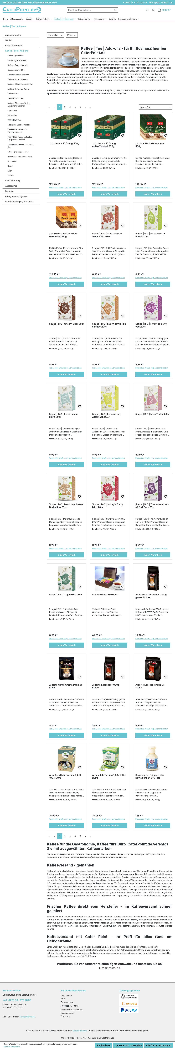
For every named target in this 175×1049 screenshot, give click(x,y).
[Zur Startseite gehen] (22, 9)
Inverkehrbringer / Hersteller (19, 201)
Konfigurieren (104, 1045)
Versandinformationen (71, 1009)
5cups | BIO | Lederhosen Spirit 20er (63, 415)
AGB (63, 998)
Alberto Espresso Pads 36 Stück (150, 686)
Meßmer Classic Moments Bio (20, 84)
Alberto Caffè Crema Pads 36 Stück (66, 686)
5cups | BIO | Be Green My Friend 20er (150, 235)
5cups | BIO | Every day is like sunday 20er (109, 325)
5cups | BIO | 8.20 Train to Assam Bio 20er (107, 235)
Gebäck (9, 40)
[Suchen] (115, 10)
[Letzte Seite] (90, 107)
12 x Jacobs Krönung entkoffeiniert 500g (104, 145)
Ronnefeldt (12, 161)
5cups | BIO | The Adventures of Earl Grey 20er (152, 505)
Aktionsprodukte (13, 35)
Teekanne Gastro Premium (19, 125)
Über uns (65, 1016)
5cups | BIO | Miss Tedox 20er (152, 414)
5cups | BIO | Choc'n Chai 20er (66, 323)
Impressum (66, 995)
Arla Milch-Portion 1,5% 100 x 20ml (109, 776)
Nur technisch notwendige (128, 1045)
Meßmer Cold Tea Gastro (18, 89)
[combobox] (89, 10)
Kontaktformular (27, 1016)
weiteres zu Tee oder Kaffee (20, 156)
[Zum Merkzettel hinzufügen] (79, 135)
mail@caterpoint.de (160, 2)
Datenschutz (67, 1002)
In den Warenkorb (67, 194)
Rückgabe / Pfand (69, 1006)
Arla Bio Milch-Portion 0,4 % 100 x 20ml (65, 776)
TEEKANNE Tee (14, 120)
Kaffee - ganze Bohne (17, 60)
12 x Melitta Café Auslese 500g (149, 145)
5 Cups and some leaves (18, 152)
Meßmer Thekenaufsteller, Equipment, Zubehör (19, 104)
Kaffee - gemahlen (15, 56)
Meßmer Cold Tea (15, 98)
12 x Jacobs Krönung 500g (64, 143)
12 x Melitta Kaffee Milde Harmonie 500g (63, 235)
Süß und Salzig (12, 180)
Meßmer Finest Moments (18, 79)
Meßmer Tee (13, 94)
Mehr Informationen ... (13, 1047)
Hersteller (54, 35)
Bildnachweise (68, 1013)
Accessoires (11, 186)
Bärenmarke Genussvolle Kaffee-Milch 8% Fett (149, 776)
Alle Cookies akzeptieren (158, 1045)
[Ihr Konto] (153, 10)
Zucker (11, 175)
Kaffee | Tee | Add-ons (16, 50)
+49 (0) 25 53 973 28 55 (135, 2)
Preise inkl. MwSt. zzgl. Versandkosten (65, 187)
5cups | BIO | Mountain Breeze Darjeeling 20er (66, 505)
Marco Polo (12, 110)
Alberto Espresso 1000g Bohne (105, 686)
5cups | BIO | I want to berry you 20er (151, 325)
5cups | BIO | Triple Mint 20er (65, 594)
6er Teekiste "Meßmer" (105, 594)
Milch (10, 171)
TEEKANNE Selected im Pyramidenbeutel (17, 130)
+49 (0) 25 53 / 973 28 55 (17, 1000)
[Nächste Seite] (85, 107)
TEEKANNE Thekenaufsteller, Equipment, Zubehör (20, 138)
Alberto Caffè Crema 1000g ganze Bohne (151, 596)
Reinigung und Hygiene (16, 196)
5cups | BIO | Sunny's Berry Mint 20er (107, 505)
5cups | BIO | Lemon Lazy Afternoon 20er (106, 415)
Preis (70, 35)
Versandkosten (80, 1030)
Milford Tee (13, 115)
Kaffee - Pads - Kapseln (18, 65)
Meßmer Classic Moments (18, 75)
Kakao (10, 166)
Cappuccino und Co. (16, 70)
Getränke (9, 191)
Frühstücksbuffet (13, 45)
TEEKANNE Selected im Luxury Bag (21, 145)
